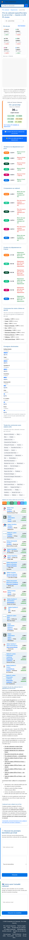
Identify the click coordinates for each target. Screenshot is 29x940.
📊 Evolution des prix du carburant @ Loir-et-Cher (14, 132)
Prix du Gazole (7, 934)
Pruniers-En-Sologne (9, 473)
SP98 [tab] (11, 503)
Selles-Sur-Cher (8, 489)
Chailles (11, 437)
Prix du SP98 (10, 936)
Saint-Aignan (7, 479)
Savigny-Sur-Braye (15, 487)
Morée (5, 466)
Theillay (17, 489)
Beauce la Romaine (10, 325)
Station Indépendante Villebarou (10, 625)
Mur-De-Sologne (14, 466)
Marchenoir (18, 455)
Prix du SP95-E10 (16, 934)
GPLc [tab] (22, 503)
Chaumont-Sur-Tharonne (10, 442)
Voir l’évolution (21, 25)
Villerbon (14, 495)
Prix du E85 (18, 936)
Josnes (13, 450)
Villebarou (7, 337)
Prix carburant (5, 9)
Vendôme (7, 319)
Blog (4, 927)
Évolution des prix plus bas (19, 931)
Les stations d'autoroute (9, 929)
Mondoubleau (8, 330)
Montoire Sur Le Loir (9, 463)
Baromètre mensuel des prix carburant (14, 754)
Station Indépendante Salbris (11, 635)
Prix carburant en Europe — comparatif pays (15, 756)
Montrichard (20, 463)
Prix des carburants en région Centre (13, 746)
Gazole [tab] (4, 502)
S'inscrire (14, 874)
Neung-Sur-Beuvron (9, 468)
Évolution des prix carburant (19, 927)
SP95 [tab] (15, 503)
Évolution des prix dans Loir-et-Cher (13, 748)
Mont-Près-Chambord (9, 460)
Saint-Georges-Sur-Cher (10, 481)
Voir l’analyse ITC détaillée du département (11, 125)
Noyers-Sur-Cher (8, 471)
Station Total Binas (12, 555)
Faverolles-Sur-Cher (16, 447)
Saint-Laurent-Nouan (10, 339)
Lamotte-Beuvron (8, 455)
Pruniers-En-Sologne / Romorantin (12, 476)
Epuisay (6, 447)
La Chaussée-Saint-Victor (10, 452)
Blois (5, 437)
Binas (6, 323)
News (8, 927)
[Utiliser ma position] (26, 5)
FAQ (14, 932)
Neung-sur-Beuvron (10, 334)
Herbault (6, 450)
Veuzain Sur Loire (16, 492)
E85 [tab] (19, 503)
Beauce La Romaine (9, 434)
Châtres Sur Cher (8, 439)
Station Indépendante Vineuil (11, 517)
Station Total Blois (12, 549)
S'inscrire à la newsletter (14, 913)
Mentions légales (21, 926)
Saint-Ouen (20, 484)
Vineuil (6, 321)
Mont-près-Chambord (10, 332)
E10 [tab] (8, 503)
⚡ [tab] (25, 503)
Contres (19, 444)
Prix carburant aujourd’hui (9, 926)
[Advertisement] (14, 73)
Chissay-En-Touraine (9, 444)
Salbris (5, 487)
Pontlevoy (17, 471)
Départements (14, 9)
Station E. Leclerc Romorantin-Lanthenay (11, 655)
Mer (6, 328)
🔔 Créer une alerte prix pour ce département (14, 139)
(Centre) (7, 17)
